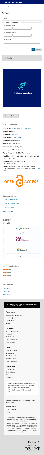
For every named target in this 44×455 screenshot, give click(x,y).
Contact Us (9, 377)
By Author (7, 40)
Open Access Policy (11, 340)
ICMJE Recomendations (11, 203)
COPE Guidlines (8, 207)
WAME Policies (8, 211)
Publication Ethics (11, 350)
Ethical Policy (10, 353)
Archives (8, 323)
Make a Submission (11, 116)
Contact (8, 412)
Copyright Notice (11, 342)
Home (4, 7)
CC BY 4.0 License (11, 409)
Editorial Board (10, 372)
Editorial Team (10, 369)
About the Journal (11, 318)
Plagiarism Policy (11, 358)
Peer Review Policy (11, 356)
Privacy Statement (11, 361)
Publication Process (12, 337)
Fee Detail (9, 334)
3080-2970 (17, 137)
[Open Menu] (2, 2)
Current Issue (10, 320)
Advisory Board (10, 375)
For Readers (6, 288)
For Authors (6, 291)
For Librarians (7, 294)
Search (38, 49)
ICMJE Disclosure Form (11, 199)
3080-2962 (15, 134)
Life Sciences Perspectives (13, 2)
